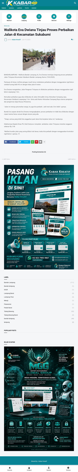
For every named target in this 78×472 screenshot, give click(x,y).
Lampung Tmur (39, 297)
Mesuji (39, 300)
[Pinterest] (36, 142)
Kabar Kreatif (42, 461)
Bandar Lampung (39, 282)
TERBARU (4, 8)
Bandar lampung (39, 286)
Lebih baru (6, 159)
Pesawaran (39, 304)
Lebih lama (71, 159)
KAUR (39, 289)
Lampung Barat (39, 293)
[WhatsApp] (32, 142)
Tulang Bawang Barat (39, 315)
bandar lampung (39, 318)
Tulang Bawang (39, 311)
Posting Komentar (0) (39, 152)
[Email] (40, 142)
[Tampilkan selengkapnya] (44, 142)
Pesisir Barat (39, 308)
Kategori (29, 470)
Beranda (6, 26)
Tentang (68, 470)
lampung (39, 322)
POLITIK (27, 8)
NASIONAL (11, 8)
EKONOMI (34, 8)
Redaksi (49, 470)
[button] (3, 3)
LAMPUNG (19, 8)
